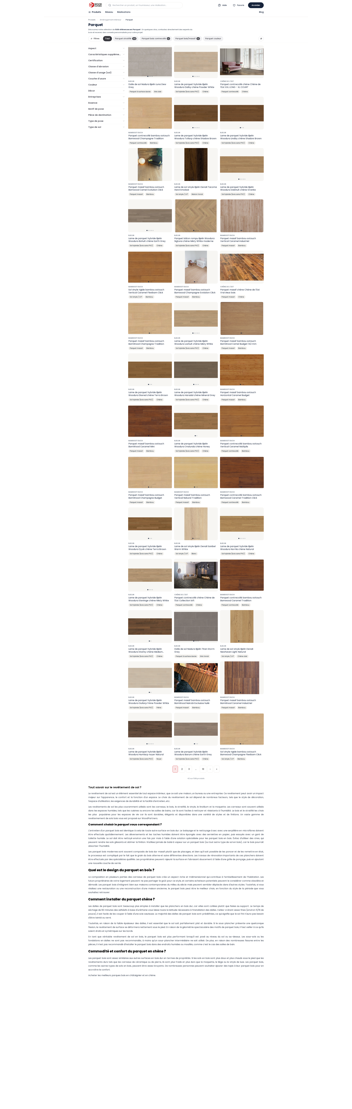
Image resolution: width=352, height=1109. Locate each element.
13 (203, 769)
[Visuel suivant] (168, 62)
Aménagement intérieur (110, 20)
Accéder (256, 5)
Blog (261, 12)
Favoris (240, 5)
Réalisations (123, 12)
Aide (224, 5)
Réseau (109, 12)
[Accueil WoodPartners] (95, 5)
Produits (96, 12)
